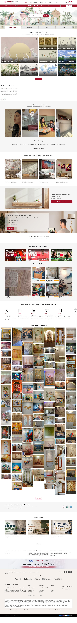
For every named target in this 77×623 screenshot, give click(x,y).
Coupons (52, 590)
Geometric (57, 601)
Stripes (47, 602)
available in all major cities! (38, 5)
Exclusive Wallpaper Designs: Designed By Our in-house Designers (20, 600)
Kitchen (67, 604)
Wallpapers (7, 600)
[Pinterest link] (71, 572)
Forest (51, 601)
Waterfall (62, 602)
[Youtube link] (65, 572)
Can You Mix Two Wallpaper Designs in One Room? (37, 536)
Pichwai (11, 606)
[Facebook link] (70, 572)
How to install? (41, 591)
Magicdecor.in (10, 615)
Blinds (50, 2)
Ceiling (38, 601)
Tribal (53, 602)
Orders (52, 587)
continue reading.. (53, 555)
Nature (68, 600)
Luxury (63, 605)
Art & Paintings (47, 600)
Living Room (63, 604)
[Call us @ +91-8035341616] (63, 507)
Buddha (52, 604)
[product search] (66, 2)
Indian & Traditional (63, 600)
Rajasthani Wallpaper (26, 604)
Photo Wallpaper (18, 606)
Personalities (39, 605)
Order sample (30, 591)
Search (45, 15)
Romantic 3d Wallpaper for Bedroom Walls (37, 604)
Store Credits (53, 589)
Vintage (55, 602)
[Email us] (70, 507)
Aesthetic (42, 600)
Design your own (31, 590)
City (41, 601)
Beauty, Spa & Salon (18, 601)
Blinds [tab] (47, 27)
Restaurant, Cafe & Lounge (19, 602)
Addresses (52, 591)
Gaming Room (12, 605)
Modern (66, 605)
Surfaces (49, 602)
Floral (49, 601)
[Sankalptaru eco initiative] (67, 589)
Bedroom (59, 604)
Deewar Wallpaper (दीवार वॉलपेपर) (10, 604)
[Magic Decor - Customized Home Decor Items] (11, 2)
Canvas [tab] (64, 27)
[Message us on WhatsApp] (67, 507)
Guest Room (22, 605)
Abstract (6, 601)
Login (63, 5)
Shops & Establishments (27, 602)
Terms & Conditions (31, 572)
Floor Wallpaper (27, 605)
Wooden (59, 602)
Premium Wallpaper (31, 587)
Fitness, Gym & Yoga (50, 605)
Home (26, 2)
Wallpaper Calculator (31, 595)
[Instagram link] (66, 572)
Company (56, 2)
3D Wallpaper (34, 600)
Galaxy (54, 601)
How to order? (41, 590)
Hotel (61, 601)
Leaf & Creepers (65, 601)
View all (38, 79)
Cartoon (35, 601)
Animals (9, 601)
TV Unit (14, 606)
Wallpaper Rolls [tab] (30, 27)
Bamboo (13, 601)
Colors (40, 594)
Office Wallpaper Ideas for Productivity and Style (14, 536)
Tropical (51, 600)
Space (39, 602)
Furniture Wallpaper (34, 605)
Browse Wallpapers (33, 2)
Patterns (6, 602)
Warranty (6, 573)
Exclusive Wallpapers (31, 589)
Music (69, 601)
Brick (32, 601)
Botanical (29, 601)
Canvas (40, 595)
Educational (44, 605)
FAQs (40, 592)
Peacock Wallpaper (19, 604)
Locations (29, 594)
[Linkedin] (68, 572)
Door (54, 605)
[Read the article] (15, 527)
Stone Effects (43, 602)
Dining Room (17, 605)
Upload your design (62, 201)
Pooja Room (7, 605)
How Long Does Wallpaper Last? (57, 536)
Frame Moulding (58, 605)
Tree (22, 601)
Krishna (55, 604)
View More (39, 498)
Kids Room (39, 600)
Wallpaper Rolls (43, 2)
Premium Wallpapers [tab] (13, 27)
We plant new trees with (67, 586)
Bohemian (25, 601)
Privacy (38, 572)
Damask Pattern (44, 601)
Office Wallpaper (34, 602)
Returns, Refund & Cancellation (20, 572)
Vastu (54, 600)
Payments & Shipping (9, 572)
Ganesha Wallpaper (47, 604)
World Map (58, 600)
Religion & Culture (11, 602)
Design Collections (31, 592)
